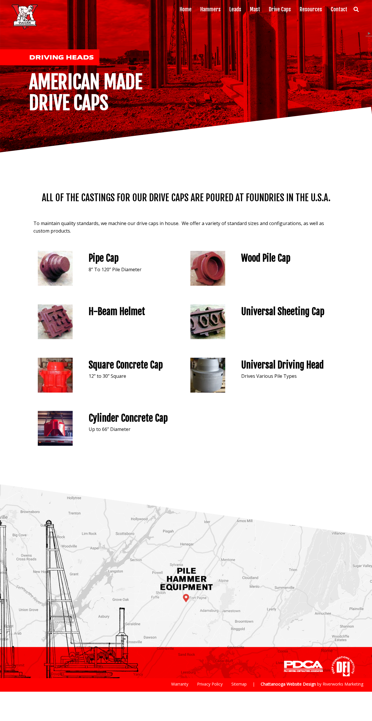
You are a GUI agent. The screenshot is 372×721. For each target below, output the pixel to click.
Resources (311, 9)
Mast (255, 9)
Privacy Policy (210, 684)
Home (186, 9)
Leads (235, 9)
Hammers (210, 9)
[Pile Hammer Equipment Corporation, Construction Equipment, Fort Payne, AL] (253, 666)
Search (356, 9)
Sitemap (239, 684)
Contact (339, 9)
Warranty (179, 684)
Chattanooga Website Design (288, 684)
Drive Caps (280, 9)
